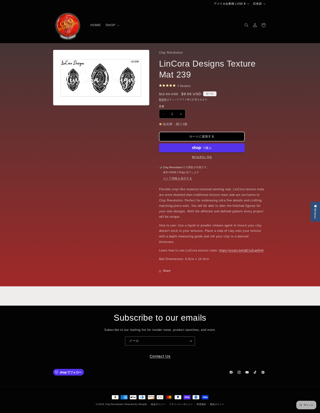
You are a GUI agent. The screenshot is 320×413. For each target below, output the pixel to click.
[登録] (190, 340)
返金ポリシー (158, 404)
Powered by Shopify (135, 404)
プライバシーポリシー (181, 404)
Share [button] (167, 270)
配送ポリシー (217, 404)
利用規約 (201, 404)
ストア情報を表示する (177, 178)
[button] (112, 25)
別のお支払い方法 (202, 157)
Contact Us (160, 356)
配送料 (163, 99)
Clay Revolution (114, 404)
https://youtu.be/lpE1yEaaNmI (241, 250)
